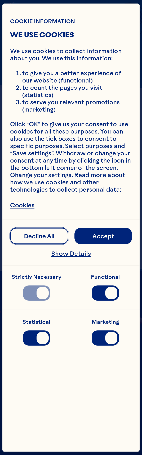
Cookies (22, 205)
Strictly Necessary (36, 276)
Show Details (71, 253)
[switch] (36, 293)
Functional (105, 276)
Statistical (36, 321)
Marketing (105, 321)
